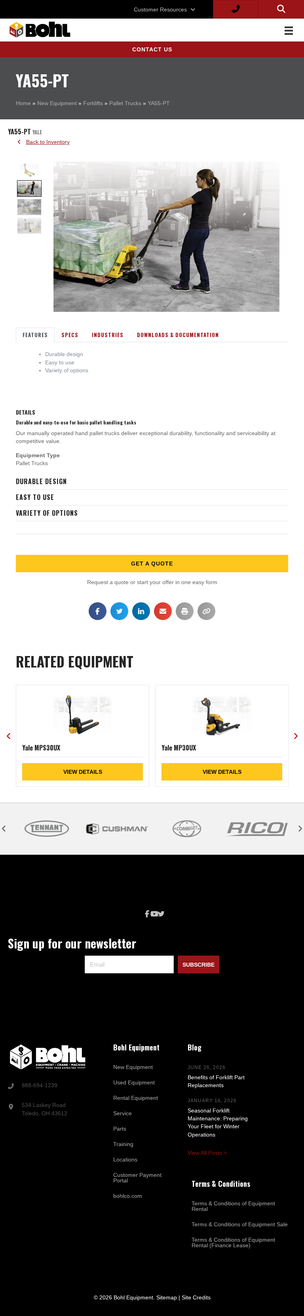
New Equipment (57, 103)
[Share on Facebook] (97, 611)
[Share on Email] (163, 611)
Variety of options (47, 513)
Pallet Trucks (125, 103)
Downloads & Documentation (178, 335)
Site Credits (196, 1297)
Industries (108, 335)
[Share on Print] (185, 611)
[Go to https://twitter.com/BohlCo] (161, 914)
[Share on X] (119, 611)
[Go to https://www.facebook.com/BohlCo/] (146, 914)
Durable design (41, 481)
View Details (82, 772)
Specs (69, 335)
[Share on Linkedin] (141, 611)
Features (35, 335)
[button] (152, 49)
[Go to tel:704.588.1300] (50, 1086)
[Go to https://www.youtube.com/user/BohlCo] (154, 914)
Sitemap (166, 1297)
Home (23, 103)
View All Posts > (207, 1153)
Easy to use (35, 497)
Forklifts (93, 103)
